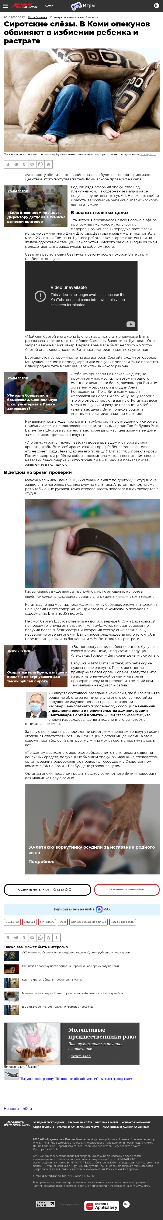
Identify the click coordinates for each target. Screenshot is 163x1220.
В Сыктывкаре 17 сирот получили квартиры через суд (57, 1006)
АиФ (127, 596)
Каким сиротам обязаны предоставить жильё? (53, 979)
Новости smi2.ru (18, 1109)
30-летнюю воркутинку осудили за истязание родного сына (91, 850)
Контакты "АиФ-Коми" (136, 1122)
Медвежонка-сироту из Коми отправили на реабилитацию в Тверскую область (74, 993)
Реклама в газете (106, 1122)
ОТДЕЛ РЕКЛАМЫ (43, 1127)
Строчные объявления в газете (78, 1127)
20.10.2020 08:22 (14, 17)
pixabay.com (148, 154)
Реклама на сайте (80, 1122)
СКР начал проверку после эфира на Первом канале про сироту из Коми (70, 966)
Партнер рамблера (69, 1204)
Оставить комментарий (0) (127, 889)
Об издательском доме (49, 1122)
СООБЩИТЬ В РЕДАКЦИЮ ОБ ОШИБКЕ (126, 1127)
